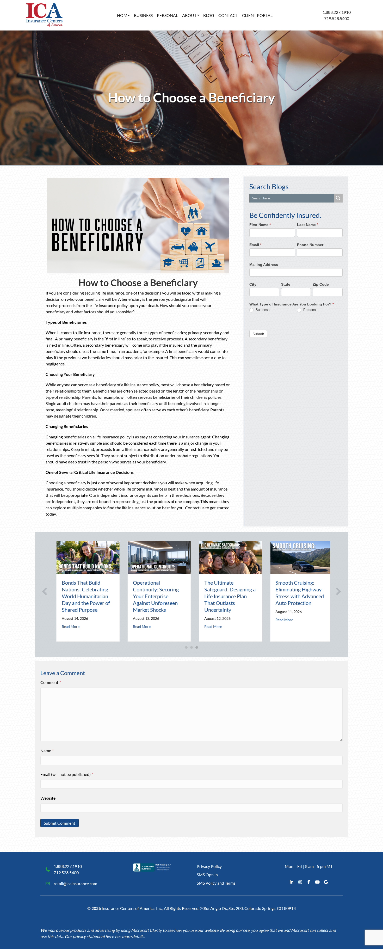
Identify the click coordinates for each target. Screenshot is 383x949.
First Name (260, 225)
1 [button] (186, 647)
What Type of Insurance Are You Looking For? (291, 304)
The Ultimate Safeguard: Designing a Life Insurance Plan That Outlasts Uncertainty (226, 596)
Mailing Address (263, 264)
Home (123, 15)
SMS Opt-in (207, 874)
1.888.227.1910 (337, 12)
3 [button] (196, 647)
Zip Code (321, 284)
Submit (258, 334)
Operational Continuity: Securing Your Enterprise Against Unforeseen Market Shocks (153, 596)
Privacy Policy (209, 866)
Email (255, 245)
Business (143, 15)
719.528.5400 (336, 18)
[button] (44, 591)
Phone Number (310, 245)
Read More (67, 626)
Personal (167, 15)
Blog (208, 15)
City (252, 284)
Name (47, 750)
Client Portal (257, 15)
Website (47, 797)
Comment (50, 682)
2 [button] (191, 647)
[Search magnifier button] (338, 198)
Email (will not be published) (66, 774)
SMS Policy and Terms (216, 882)
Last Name (307, 225)
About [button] (189, 15)
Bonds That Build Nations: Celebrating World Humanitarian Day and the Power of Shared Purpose (82, 596)
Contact (228, 15)
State (285, 284)
